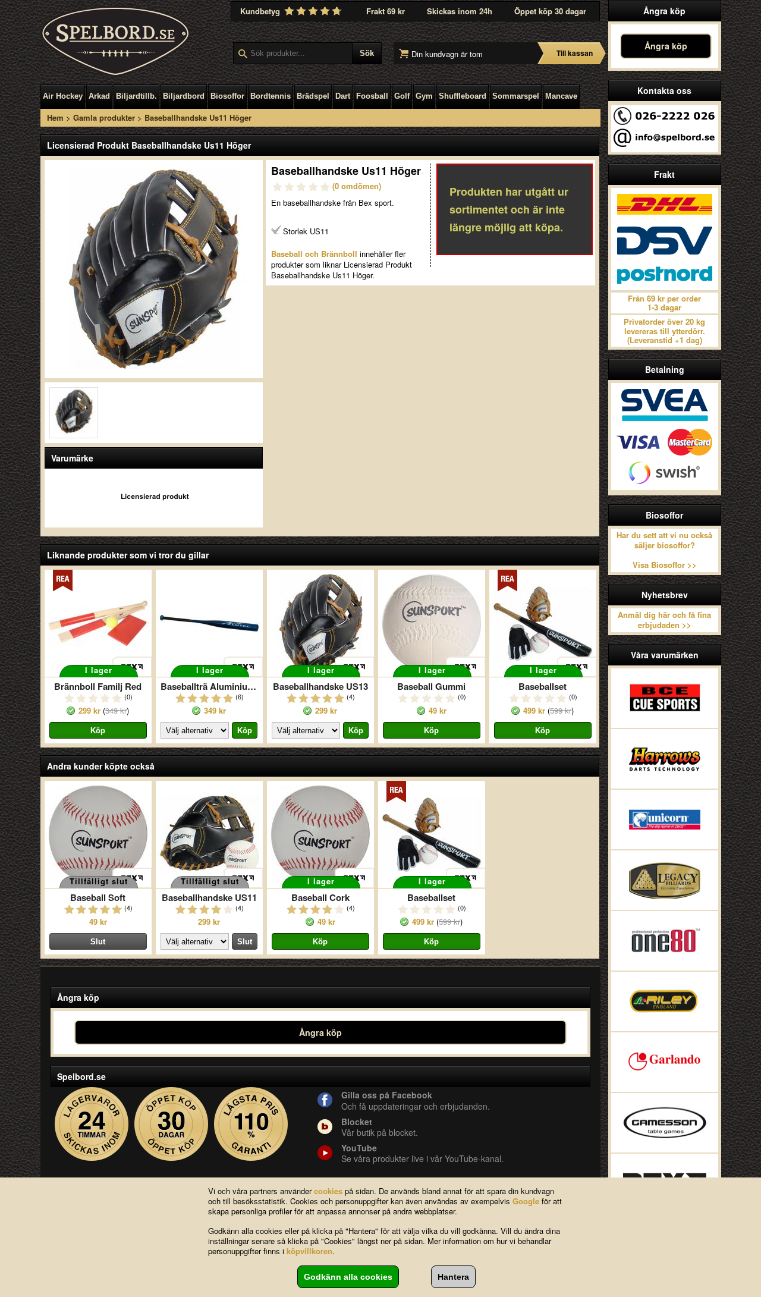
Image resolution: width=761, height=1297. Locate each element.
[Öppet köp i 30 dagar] (171, 1124)
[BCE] (664, 698)
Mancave (561, 96)
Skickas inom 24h (459, 11)
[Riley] (664, 1001)
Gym (424, 96)
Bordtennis (270, 96)
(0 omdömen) (356, 185)
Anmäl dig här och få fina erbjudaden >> (664, 619)
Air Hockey (63, 96)
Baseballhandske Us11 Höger (197, 117)
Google (525, 1201)
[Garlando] (664, 1062)
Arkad (99, 96)
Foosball (372, 96)
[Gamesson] (664, 1122)
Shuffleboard (462, 96)
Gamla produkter (104, 117)
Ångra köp (665, 46)
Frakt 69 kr (385, 11)
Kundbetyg (261, 11)
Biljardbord (184, 96)
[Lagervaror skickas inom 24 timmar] (92, 1124)
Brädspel (313, 96)
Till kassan (574, 53)
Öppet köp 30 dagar (550, 11)
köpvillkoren (309, 1251)
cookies (328, 1190)
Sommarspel (515, 96)
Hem (55, 117)
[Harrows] (664, 759)
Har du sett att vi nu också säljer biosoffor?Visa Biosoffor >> (664, 550)
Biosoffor (227, 96)
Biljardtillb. (136, 96)
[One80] (664, 941)
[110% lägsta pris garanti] (251, 1124)
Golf (402, 96)
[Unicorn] (664, 819)
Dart (342, 96)
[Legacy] (664, 880)
